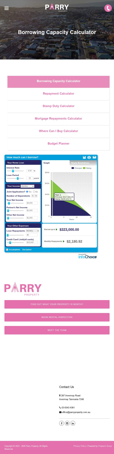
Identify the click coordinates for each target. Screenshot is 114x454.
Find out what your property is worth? (57, 304)
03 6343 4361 (68, 407)
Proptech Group (105, 446)
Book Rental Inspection (57, 317)
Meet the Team (57, 330)
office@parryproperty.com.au (76, 412)
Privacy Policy (79, 446)
